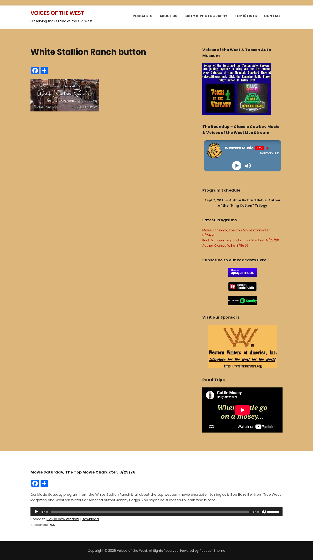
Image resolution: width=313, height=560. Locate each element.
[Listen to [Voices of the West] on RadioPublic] (242, 286)
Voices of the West (57, 13)
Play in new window (63, 519)
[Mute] (263, 511)
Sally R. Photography (205, 16)
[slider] (273, 511)
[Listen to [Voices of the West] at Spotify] (242, 300)
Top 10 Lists (246, 16)
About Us (168, 16)
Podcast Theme (212, 550)
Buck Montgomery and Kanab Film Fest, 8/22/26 (240, 240)
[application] (156, 511)
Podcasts (142, 16)
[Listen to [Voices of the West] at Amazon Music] (242, 272)
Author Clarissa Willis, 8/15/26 (225, 245)
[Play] (237, 165)
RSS (52, 524)
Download (90, 519)
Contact (273, 16)
